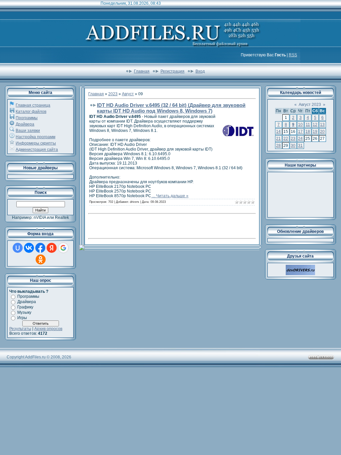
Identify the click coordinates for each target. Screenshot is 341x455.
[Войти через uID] (18, 248)
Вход (200, 71)
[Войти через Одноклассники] (41, 259)
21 (278, 138)
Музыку (24, 312)
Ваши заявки (28, 130)
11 (308, 124)
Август (128, 94)
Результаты (20, 328)
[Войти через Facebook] (40, 248)
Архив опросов (48, 328)
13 (322, 124)
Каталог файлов (31, 111)
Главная (142, 71)
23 (293, 138)
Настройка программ (35, 137)
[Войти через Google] (63, 247)
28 (278, 145)
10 (300, 124)
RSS (293, 55)
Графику (25, 307)
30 (293, 145)
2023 (113, 94)
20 (322, 131)
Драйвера (25, 124)
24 (300, 138)
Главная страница (33, 105)
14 (278, 131)
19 (315, 131)
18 (307, 131)
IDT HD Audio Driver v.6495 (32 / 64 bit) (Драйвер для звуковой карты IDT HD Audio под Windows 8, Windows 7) (171, 108)
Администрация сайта (37, 149)
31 (300, 145)
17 (300, 131)
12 (315, 124)
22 (285, 138)
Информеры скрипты (36, 143)
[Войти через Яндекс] (52, 248)
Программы (27, 118)
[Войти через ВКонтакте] (29, 248)
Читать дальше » (172, 196)
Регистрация (172, 71)
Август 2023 (310, 104)
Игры (22, 317)
